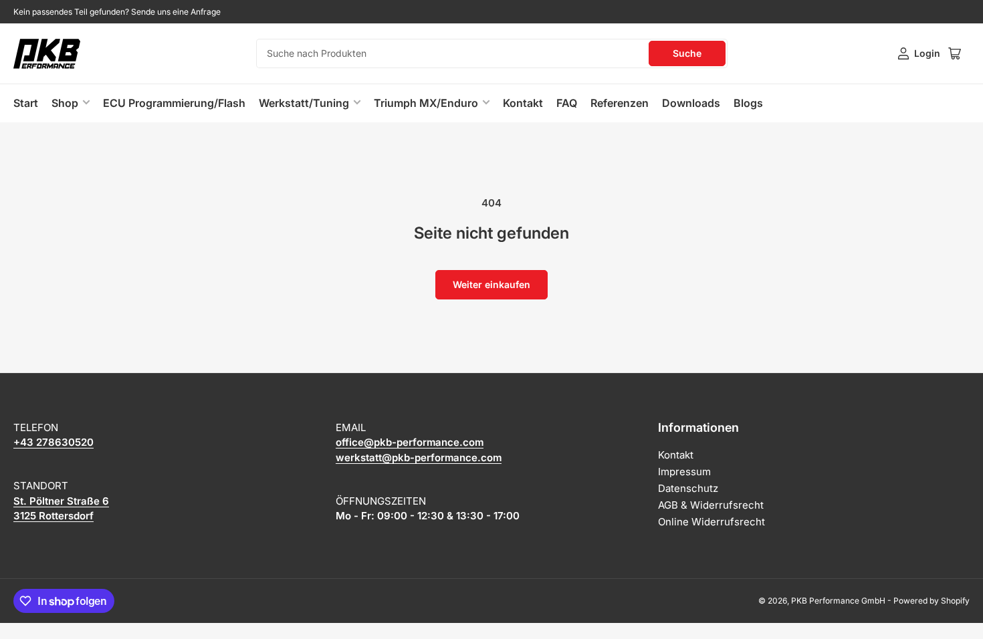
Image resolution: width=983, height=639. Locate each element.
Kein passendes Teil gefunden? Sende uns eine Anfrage (117, 12)
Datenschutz (688, 488)
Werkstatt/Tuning (304, 103)
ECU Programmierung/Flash (174, 103)
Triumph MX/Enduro (426, 103)
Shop (64, 103)
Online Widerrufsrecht (711, 521)
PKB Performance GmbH (838, 601)
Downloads (691, 103)
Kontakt (523, 103)
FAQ (566, 103)
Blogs (748, 103)
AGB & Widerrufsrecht (711, 505)
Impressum (684, 471)
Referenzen (619, 103)
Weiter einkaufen (491, 284)
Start (25, 103)
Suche (687, 53)
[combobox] (492, 53)
